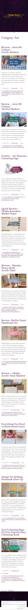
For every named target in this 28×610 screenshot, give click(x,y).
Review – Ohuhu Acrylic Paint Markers (13, 374)
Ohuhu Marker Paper (5, 256)
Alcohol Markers (6, 145)
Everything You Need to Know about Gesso (13, 425)
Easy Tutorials (18, 519)
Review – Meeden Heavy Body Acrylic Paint (11, 268)
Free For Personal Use (14, 198)
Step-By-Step (23, 519)
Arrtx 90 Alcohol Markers (18, 145)
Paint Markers (22, 413)
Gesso (23, 465)
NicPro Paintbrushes (6, 363)
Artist (22, 93)
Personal (6, 573)
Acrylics (18, 90)
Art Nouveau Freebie (18, 197)
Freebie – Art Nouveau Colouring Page (14, 157)
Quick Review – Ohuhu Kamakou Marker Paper (11, 211)
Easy (14, 519)
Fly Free (6, 575)
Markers (3, 95)
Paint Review (17, 311)
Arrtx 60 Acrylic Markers (6, 92)
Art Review (13, 93)
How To (9, 466)
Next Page (10, 590)
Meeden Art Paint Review (11, 310)
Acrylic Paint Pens (13, 90)
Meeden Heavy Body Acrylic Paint (8, 311)
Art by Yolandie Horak (5, 93)
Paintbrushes (3, 364)
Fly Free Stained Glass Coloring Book (15, 575)
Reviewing (11, 415)
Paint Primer (15, 468)
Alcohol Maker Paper (7, 252)
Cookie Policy (23, 604)
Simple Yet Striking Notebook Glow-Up (12, 478)
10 (5, 590)
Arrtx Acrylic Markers (16, 92)
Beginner (3, 519)
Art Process (13, 465)
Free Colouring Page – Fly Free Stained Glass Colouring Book (13, 532)
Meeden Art (3, 310)
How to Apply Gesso (15, 466)
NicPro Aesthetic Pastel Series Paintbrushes (18, 361)
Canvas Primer (19, 465)
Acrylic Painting (20, 307)
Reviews (18, 256)
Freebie (12, 200)
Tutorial (3, 521)
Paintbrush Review (22, 363)
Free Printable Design (5, 200)
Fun (24, 580)
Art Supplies (18, 93)
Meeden (22, 308)
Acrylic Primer (6, 465)
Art (22, 88)
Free (24, 197)
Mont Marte (22, 466)
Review (6, 95)
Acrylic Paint (5, 307)
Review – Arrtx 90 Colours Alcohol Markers (11, 106)
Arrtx (22, 90)
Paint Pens (3, 415)
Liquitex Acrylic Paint (16, 308)
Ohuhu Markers (13, 256)
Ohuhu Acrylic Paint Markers (7, 413)
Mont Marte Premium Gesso (7, 468)
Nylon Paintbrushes (14, 363)
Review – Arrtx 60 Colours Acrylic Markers (11, 49)
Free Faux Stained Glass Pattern (16, 578)
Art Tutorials (21, 518)
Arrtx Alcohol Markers (5, 147)
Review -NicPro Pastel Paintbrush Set (13, 321)
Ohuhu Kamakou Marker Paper (16, 255)
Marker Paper (4, 255)
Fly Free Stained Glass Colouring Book (9, 577)
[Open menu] (14, 33)
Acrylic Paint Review (12, 307)
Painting (20, 468)
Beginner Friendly (9, 519)
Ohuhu (8, 255)
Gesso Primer (4, 466)
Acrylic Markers (6, 90)
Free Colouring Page (5, 198)
